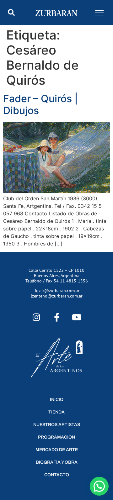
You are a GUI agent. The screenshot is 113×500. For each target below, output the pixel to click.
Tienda (56, 412)
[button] (11, 12)
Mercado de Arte (56, 449)
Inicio (56, 399)
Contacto (56, 474)
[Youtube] (76, 317)
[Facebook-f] (56, 317)
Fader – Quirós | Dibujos (40, 104)
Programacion (56, 437)
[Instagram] (36, 317)
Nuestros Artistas (56, 424)
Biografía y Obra (57, 462)
